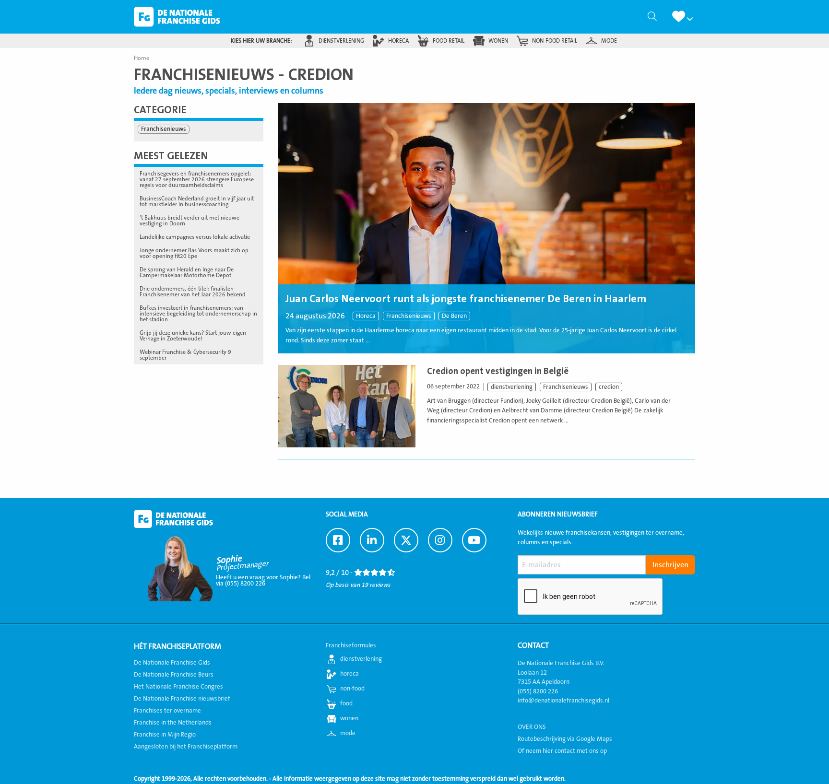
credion (609, 387)
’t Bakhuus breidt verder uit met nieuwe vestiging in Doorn (189, 220)
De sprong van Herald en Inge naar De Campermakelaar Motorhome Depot (187, 272)
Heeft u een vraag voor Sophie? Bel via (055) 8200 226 (263, 580)
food (346, 703)
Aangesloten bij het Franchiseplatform (185, 746)
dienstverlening (341, 40)
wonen (498, 40)
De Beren (454, 316)
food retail (448, 40)
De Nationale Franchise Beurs (173, 674)
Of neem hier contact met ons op (562, 751)
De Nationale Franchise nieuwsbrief (182, 698)
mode (609, 40)
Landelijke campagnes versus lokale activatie (195, 237)
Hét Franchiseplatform (177, 646)
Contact (533, 645)
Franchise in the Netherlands (173, 722)
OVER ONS (532, 727)
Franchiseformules (351, 645)
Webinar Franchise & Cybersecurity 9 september (185, 355)
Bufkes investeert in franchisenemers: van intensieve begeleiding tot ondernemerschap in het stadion (198, 313)
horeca (398, 40)
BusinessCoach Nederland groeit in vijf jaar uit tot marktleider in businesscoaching (197, 201)
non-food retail (554, 40)
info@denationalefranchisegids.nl (563, 700)
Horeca (366, 316)
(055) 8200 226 (538, 691)
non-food (352, 688)
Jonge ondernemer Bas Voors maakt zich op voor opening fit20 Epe (194, 253)
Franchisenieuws (408, 316)
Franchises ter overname (167, 710)
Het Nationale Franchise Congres (178, 686)
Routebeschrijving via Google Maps (565, 739)
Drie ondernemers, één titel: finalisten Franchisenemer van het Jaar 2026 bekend (193, 291)
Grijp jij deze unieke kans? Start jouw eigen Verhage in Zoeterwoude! (193, 335)
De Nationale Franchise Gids (177, 17)
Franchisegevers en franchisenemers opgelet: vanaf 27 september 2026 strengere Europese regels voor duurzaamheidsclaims (197, 179)
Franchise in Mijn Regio (165, 734)
